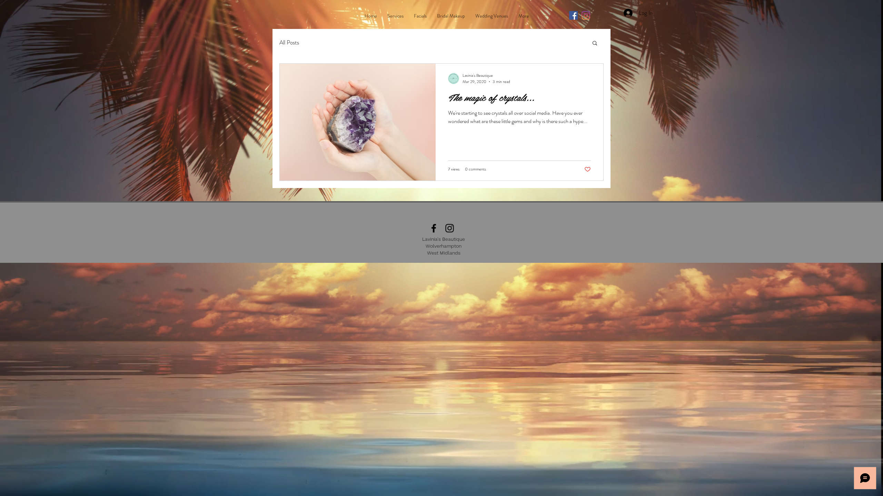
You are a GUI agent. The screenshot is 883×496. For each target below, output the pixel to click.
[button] (595, 43)
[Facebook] (573, 15)
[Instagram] (586, 15)
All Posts (289, 42)
